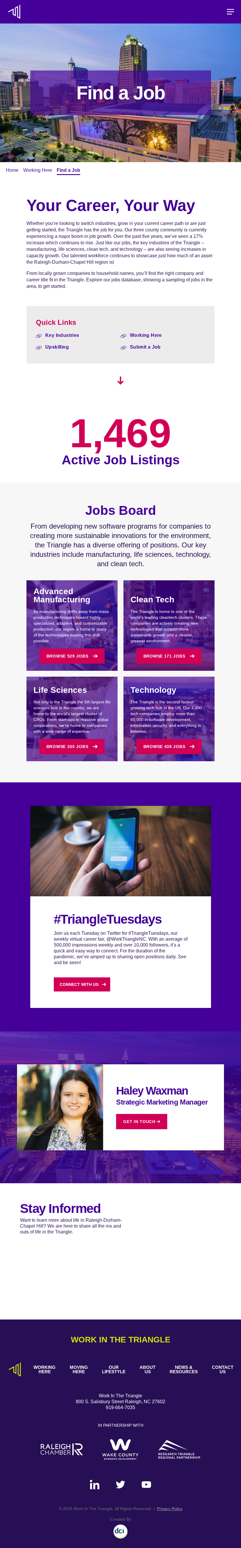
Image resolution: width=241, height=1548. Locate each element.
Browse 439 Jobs (164, 746)
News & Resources (184, 1369)
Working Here (37, 170)
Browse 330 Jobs (67, 746)
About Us (147, 1369)
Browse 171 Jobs (164, 656)
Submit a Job (145, 346)
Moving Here (79, 1369)
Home (12, 170)
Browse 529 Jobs (67, 656)
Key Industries (62, 335)
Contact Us (222, 1369)
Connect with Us (79, 984)
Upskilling (57, 346)
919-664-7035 (120, 1407)
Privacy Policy (170, 1508)
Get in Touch (139, 1121)
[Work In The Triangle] (14, 12)
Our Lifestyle (113, 1369)
